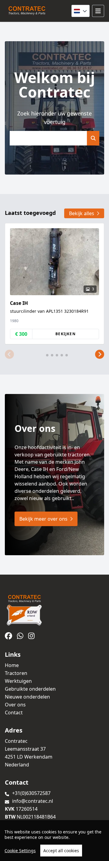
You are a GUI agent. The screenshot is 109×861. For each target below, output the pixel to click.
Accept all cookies (61, 850)
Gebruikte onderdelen (30, 689)
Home (12, 665)
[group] (54, 283)
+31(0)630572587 (31, 793)
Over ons (15, 704)
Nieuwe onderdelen (27, 696)
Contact (14, 712)
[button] (9, 354)
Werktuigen (18, 681)
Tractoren (16, 673)
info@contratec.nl (32, 801)
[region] (54, 840)
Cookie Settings (20, 850)
